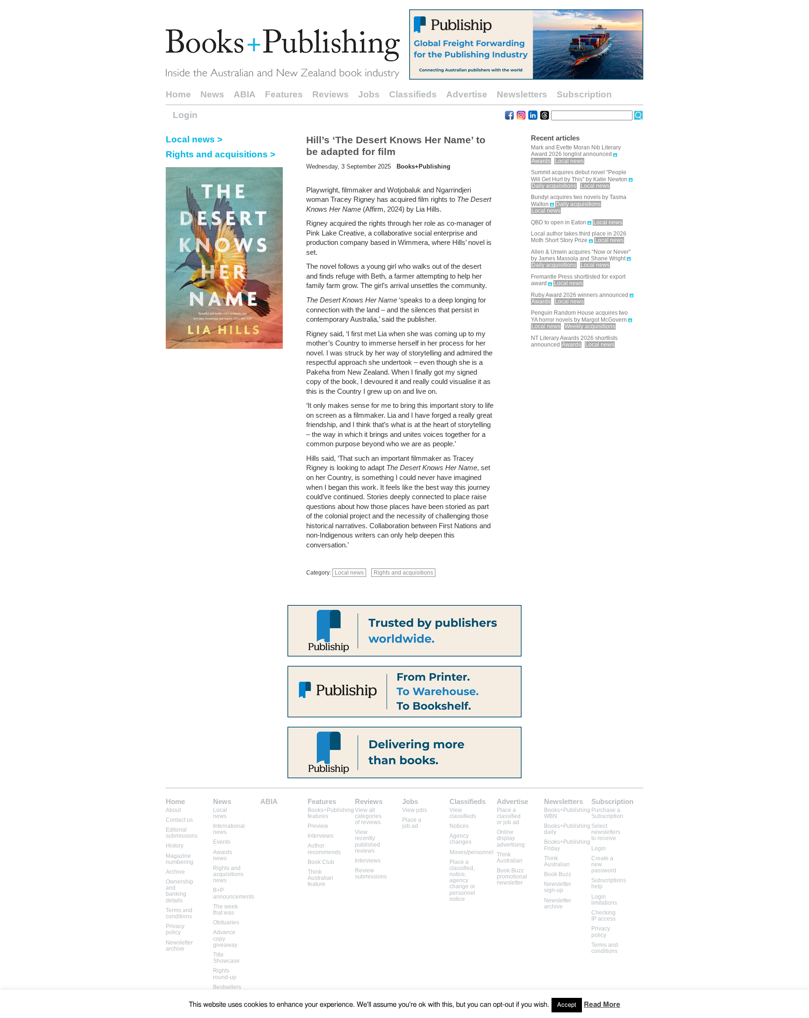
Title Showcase (226, 958)
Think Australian (509, 857)
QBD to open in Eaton (558, 222)
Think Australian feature (320, 878)
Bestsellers (227, 987)
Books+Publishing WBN (567, 813)
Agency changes (460, 839)
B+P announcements (233, 893)
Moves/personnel (471, 852)
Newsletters (522, 94)
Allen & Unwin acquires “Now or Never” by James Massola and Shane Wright (581, 255)
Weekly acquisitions (590, 326)
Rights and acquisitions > (220, 154)
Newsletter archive (179, 945)
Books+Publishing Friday (567, 845)
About (173, 810)
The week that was (225, 909)
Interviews (320, 836)
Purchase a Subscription (607, 813)
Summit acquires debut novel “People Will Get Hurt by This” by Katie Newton (579, 175)
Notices (459, 826)
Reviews (330, 94)
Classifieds (413, 94)
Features (284, 94)
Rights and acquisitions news (228, 874)
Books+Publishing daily (567, 829)
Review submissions (371, 873)
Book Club (321, 862)
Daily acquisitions (553, 186)
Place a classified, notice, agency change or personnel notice (462, 880)
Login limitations (604, 899)
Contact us (179, 820)
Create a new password (603, 864)
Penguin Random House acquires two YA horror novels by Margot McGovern (579, 316)
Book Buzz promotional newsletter (512, 876)
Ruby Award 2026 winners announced (579, 295)
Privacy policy (175, 929)
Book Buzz (557, 874)
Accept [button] (566, 1005)
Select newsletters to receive (605, 832)
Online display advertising (511, 838)
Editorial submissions (182, 832)
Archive (175, 872)
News (212, 94)
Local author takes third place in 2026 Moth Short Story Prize (578, 236)
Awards (541, 161)
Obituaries (226, 922)
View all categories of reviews (368, 816)
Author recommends (324, 848)
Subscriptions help (608, 883)
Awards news (222, 855)
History (175, 845)
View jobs (414, 810)
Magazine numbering (179, 859)
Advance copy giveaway (225, 938)
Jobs (369, 94)
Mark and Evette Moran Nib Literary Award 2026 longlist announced (576, 150)
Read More (602, 1004)
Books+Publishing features (331, 813)
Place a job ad (411, 823)
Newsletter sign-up (557, 887)
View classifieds (462, 813)
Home (178, 94)
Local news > (194, 139)
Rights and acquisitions (403, 572)
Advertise (466, 94)
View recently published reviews (367, 841)
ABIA (245, 94)
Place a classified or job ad (509, 816)
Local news (349, 572)
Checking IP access (603, 915)
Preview (318, 826)
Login (185, 115)
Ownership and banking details (179, 891)
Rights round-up (224, 973)
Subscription (584, 94)
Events (221, 842)
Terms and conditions (179, 913)
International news (229, 829)
